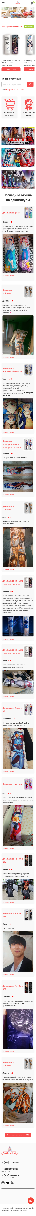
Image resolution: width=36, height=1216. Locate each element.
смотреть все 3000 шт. (14, 90)
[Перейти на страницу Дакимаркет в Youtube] (12, 1182)
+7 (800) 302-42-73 (10, 1175)
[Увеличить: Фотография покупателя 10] (18, 889)
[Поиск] (30, 84)
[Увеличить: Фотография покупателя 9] (18, 825)
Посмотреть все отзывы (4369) (18, 1135)
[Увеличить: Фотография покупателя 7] (18, 682)
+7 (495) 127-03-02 (10, 1162)
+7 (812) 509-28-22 (10, 1169)
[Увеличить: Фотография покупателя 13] (18, 1103)
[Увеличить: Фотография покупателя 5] (18, 547)
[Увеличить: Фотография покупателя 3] (18, 414)
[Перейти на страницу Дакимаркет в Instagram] (3, 1182)
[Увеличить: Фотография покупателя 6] (18, 626)
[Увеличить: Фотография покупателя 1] (18, 253)
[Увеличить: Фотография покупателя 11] (18, 951)
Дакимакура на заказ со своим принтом (11, 62)
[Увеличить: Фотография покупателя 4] (18, 476)
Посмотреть (11, 69)
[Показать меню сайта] (3, 3)
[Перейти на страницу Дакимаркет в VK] (7, 1182)
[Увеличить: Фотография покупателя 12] (18, 1029)
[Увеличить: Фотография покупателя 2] (18, 335)
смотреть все (29, 26)
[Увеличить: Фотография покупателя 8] (18, 748)
